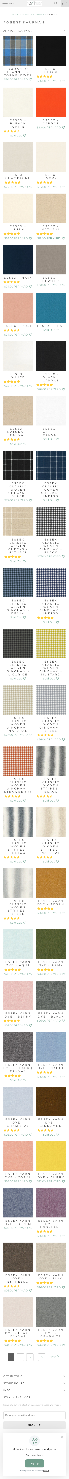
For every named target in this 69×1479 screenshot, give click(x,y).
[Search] (57, 3)
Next (53, 1357)
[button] (30, 79)
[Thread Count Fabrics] (34, 3)
